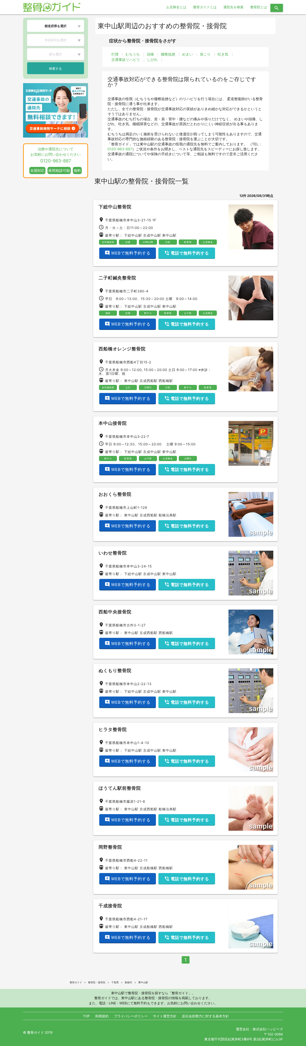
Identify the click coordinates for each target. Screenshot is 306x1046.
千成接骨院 (110, 905)
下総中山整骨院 (115, 206)
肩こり (205, 54)
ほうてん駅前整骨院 (120, 788)
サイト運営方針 (165, 1016)
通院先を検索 (233, 7)
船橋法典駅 (168, 515)
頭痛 (150, 54)
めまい (187, 54)
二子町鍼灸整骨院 (117, 277)
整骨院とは (258, 7)
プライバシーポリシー (131, 1016)
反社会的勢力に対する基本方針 (205, 1016)
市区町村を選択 (56, 40)
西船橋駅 (166, 381)
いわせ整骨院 (113, 553)
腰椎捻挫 (168, 54)
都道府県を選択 (56, 26)
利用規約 (102, 1016)
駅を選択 (55, 54)
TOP (86, 1016)
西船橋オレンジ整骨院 (122, 349)
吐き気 (223, 54)
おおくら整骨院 (115, 494)
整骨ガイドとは (205, 7)
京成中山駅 (152, 235)
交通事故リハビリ (125, 59)
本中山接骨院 (113, 423)
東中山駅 (169, 235)
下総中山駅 (133, 235)
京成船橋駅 (148, 868)
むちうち (132, 54)
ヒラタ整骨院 (113, 729)
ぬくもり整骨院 (115, 670)
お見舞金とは (176, 7)
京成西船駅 (148, 381)
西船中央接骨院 (115, 612)
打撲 (115, 54)
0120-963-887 (120, 149)
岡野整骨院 (110, 847)
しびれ (152, 59)
